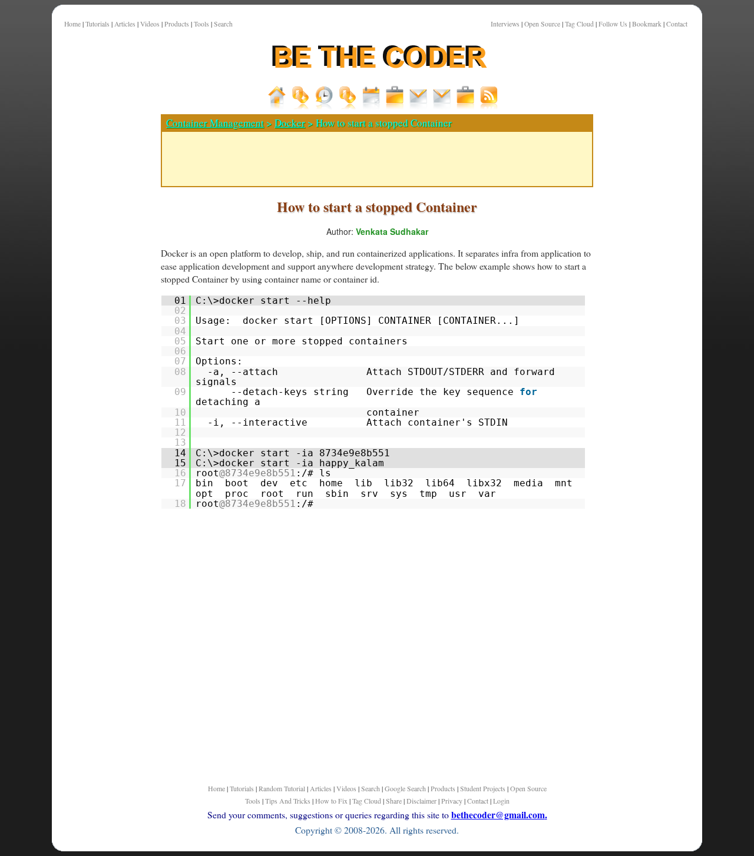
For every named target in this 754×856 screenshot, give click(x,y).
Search (223, 23)
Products (176, 23)
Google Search (405, 788)
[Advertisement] (102, 411)
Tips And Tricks (287, 800)
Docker (290, 123)
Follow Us (612, 23)
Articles (124, 23)
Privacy (451, 800)
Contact (676, 23)
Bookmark (647, 23)
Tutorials (97, 23)
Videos (150, 23)
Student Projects (482, 788)
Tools (201, 23)
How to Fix (331, 800)
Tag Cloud (579, 23)
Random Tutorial (282, 788)
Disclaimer (421, 800)
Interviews (505, 23)
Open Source (542, 23)
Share (394, 800)
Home (72, 23)
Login (501, 800)
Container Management (215, 123)
